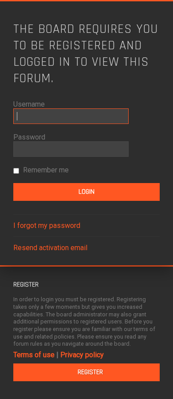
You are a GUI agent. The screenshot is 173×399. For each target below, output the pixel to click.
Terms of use (34, 355)
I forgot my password (46, 225)
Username (29, 104)
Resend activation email (50, 247)
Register (90, 372)
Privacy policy (82, 355)
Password (29, 137)
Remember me (45, 170)
